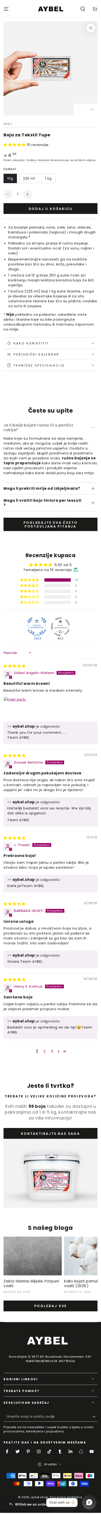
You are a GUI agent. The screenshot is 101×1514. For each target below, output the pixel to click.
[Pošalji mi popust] (94, 1417)
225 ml (29, 178)
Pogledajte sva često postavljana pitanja (50, 524)
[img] (15, 665)
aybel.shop (39, 1497)
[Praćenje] (91, 109)
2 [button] (44, 1051)
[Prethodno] (80, 109)
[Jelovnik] (6, 9)
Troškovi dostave (38, 160)
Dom (7, 124)
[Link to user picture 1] (15, 708)
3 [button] (52, 1051)
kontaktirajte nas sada (50, 1133)
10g (10, 178)
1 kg (48, 178)
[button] (83, 9)
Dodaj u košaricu (51, 208)
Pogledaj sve (50, 1306)
